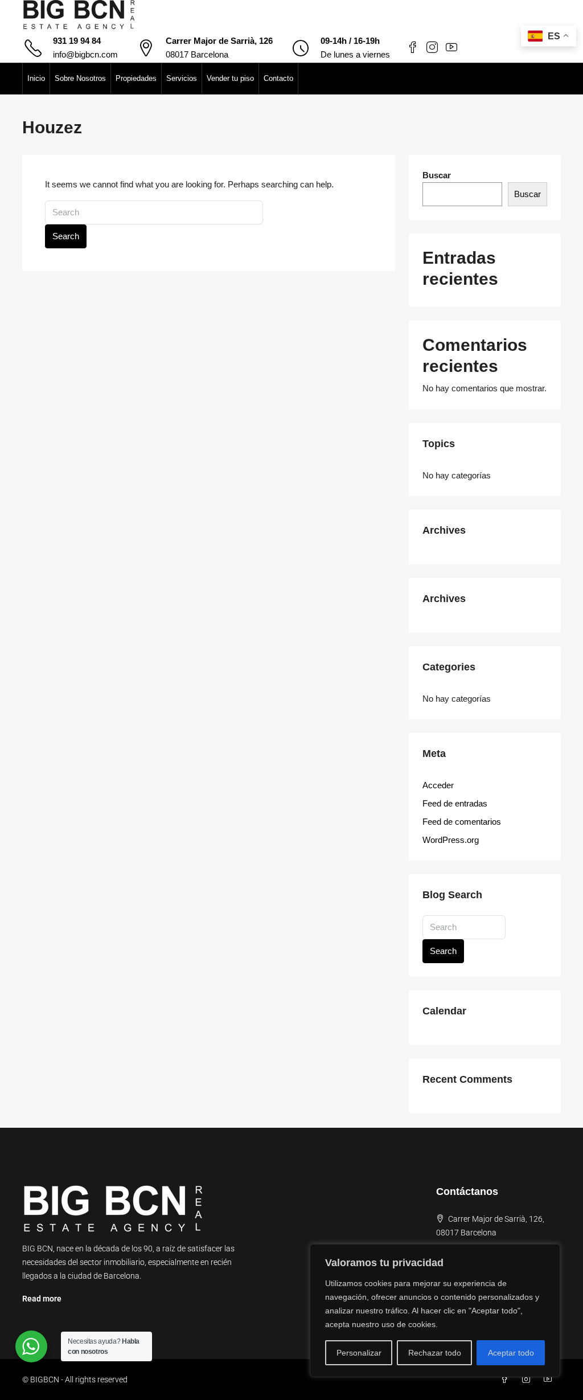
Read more (41, 1298)
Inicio (36, 78)
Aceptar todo (511, 1352)
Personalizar (358, 1352)
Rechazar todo (434, 1352)
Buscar (436, 175)
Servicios (181, 78)
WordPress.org (450, 840)
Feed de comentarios (461, 821)
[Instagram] (528, 1379)
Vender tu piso (230, 78)
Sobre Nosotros (80, 78)
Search (65, 236)
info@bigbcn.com (85, 54)
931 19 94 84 (77, 41)
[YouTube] (550, 1379)
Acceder (438, 785)
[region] (435, 1310)
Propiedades (136, 78)
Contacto (278, 78)
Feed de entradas (454, 803)
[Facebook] (506, 1379)
